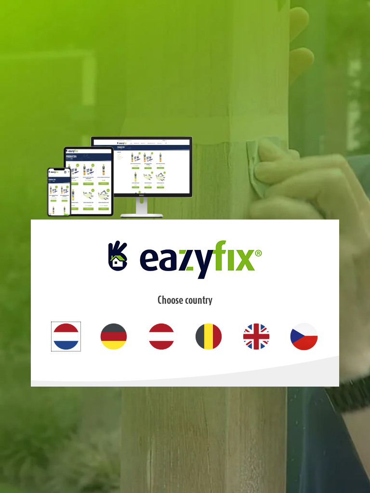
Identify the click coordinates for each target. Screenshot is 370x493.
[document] (185, 246)
